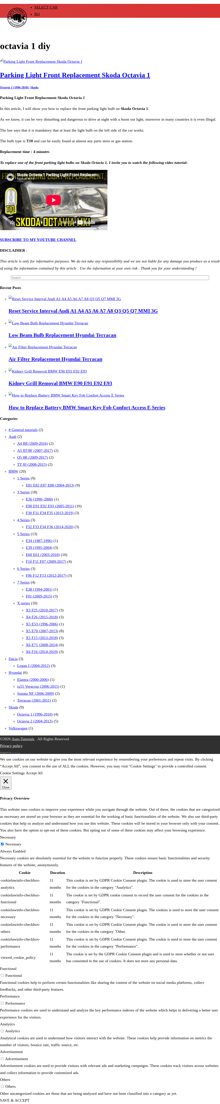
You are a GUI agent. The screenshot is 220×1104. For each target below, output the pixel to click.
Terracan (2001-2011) (34, 700)
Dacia (13, 659)
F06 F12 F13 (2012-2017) (46, 575)
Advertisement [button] (11, 1052)
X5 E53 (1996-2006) (42, 624)
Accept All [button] (34, 773)
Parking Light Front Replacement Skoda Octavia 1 (75, 75)
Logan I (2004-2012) (33, 666)
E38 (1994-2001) (39, 589)
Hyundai (15, 672)
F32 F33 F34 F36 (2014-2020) (49, 527)
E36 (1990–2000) (39, 499)
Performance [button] (10, 996)
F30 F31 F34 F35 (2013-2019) (49, 513)
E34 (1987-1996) (39, 541)
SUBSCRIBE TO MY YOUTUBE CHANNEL (38, 240)
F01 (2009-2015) (39, 596)
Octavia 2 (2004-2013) (35, 721)
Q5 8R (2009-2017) (32, 457)
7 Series (23, 582)
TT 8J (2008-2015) (32, 464)
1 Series (23, 478)
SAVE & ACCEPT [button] (14, 1100)
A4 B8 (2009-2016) (32, 443)
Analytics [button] (7, 1024)
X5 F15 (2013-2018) (42, 638)
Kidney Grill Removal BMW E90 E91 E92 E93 (60, 383)
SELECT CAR (46, 7)
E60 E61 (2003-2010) (43, 555)
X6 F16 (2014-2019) (42, 652)
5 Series (23, 534)
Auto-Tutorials (23, 739)
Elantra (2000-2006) (33, 679)
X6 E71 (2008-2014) (42, 645)
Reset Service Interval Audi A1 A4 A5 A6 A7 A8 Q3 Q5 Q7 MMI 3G (83, 311)
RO (37, 14)
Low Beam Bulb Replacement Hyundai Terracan (62, 335)
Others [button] (5, 1079)
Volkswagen (18, 728)
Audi (12, 436)
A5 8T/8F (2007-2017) (35, 450)
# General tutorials (23, 430)
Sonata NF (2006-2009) (35, 693)
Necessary (13, 844)
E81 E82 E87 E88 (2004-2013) (50, 485)
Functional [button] (8, 968)
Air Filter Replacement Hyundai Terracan (55, 359)
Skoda (34, 87)
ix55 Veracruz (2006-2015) (38, 686)
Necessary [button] (8, 837)
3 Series (23, 492)
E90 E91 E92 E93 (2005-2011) (50, 506)
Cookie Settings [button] (12, 773)
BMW (13, 471)
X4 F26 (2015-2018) (42, 617)
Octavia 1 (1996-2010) (14, 87)
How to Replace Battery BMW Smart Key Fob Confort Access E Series (87, 407)
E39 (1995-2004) (39, 547)
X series (23, 603)
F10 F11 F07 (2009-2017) (46, 561)
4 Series (23, 520)
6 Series (23, 568)
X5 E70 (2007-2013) (42, 631)
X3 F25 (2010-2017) (42, 610)
